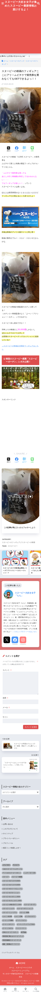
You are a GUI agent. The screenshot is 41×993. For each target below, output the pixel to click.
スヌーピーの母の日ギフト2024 (12, 904)
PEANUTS (16, 865)
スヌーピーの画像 (31, 974)
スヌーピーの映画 (28, 542)
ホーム (11, 967)
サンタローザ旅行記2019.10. (13, 974)
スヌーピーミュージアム (10, 912)
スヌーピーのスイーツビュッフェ (12, 888)
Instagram (23, 644)
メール (6, 707)
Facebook (15, 644)
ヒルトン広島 (18, 916)
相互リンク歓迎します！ (12, 848)
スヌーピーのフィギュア (11, 542)
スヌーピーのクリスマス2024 (11, 885)
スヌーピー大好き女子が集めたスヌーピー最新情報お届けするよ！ (21, 5)
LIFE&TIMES (6, 865)
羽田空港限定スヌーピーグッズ (12, 940)
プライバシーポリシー (11, 838)
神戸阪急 (23, 932)
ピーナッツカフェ (21, 920)
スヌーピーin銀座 (17, 877)
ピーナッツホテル (8, 928)
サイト (5, 717)
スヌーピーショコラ (8, 908)
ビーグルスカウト (30, 916)
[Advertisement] (20, 32)
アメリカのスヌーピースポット (12, 873)
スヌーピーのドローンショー (11, 892)
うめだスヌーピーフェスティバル (12, 869)
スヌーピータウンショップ (25, 908)
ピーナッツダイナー (8, 924)
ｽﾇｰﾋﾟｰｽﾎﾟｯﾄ (26, 991)
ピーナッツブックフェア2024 (26, 924)
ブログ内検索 (36, 991)
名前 (5, 698)
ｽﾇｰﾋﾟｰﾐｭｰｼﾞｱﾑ (15, 991)
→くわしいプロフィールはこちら (24, 631)
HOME (21, 963)
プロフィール (8, 843)
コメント (7, 670)
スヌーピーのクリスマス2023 (11, 881)
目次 (20, 977)
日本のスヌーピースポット (10, 932)
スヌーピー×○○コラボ (24, 967)
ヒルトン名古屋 (7, 916)
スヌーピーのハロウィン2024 (11, 896)
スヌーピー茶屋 (24, 912)
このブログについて (10, 829)
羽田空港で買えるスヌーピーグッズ (13, 936)
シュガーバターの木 (29, 873)
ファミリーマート (21, 928)
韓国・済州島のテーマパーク (11, 944)
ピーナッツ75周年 (8, 920)
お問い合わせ (8, 824)
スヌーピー (13, 546)
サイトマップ (8, 833)
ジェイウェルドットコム (11, 952)
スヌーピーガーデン (30, 904)
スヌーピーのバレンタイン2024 (12, 900)
